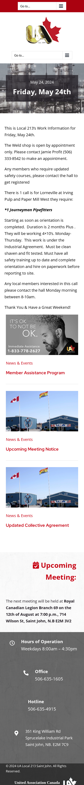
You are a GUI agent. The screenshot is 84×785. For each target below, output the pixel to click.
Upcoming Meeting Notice (32, 449)
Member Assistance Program (35, 373)
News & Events (19, 363)
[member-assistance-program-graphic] (42, 316)
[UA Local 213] (42, 392)
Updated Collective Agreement (37, 525)
